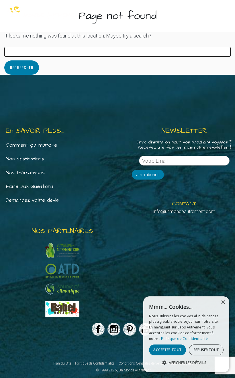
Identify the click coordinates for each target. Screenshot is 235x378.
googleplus (127, 330)
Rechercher (21, 67)
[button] (186, 363)
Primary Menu (226, 12)
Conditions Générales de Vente (141, 363)
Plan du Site (62, 363)
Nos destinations (25, 158)
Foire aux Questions (29, 186)
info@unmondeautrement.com (184, 211)
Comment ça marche (31, 145)
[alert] (186, 334)
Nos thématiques (25, 172)
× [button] (223, 302)
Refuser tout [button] (206, 349)
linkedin (111, 330)
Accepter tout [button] (167, 349)
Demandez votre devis (32, 200)
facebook (96, 330)
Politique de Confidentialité (94, 363)
